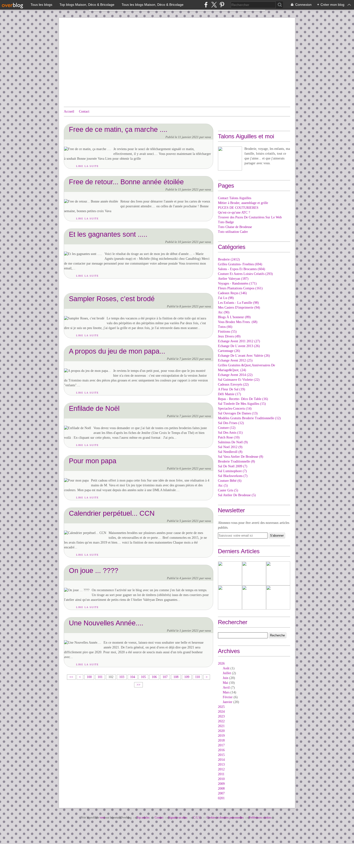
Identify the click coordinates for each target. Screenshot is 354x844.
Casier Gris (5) (228, 490)
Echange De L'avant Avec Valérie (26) (244, 355)
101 (100, 677)
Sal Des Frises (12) (231, 423)
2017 (221, 745)
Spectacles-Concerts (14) (235, 408)
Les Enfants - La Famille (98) (238, 303)
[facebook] (206, 4)
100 (89, 677)
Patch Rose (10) (229, 437)
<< (71, 677)
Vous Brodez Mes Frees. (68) (237, 322)
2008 (221, 788)
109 (186, 677)
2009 (221, 784)
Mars (226, 692)
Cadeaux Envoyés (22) (233, 384)
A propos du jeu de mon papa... (117, 351)
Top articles (143, 817)
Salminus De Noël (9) (233, 442)
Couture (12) (227, 428)
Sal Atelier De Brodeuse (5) (237, 495)
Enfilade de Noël (94, 408)
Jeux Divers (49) (229, 336)
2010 (221, 779)
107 (165, 677)
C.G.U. (197, 817)
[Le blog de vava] (230, 158)
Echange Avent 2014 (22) (235, 375)
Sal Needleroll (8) (230, 452)
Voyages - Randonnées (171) (237, 283)
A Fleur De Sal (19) (231, 389)
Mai (225, 683)
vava (102, 817)
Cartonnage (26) (229, 351)
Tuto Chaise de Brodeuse (235, 227)
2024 (221, 711)
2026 (221, 663)
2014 (221, 760)
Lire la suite (87, 166)
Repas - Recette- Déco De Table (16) (243, 399)
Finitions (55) (227, 331)
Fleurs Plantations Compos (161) (240, 288)
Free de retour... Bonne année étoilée (126, 182)
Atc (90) (223, 312)
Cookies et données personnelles (225, 817)
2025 (221, 707)
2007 (221, 793)
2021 (221, 726)
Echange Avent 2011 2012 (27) (239, 341)
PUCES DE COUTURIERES (238, 207)
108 (175, 677)
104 (132, 677)
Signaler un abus (178, 817)
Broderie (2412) (229, 259)
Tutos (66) (225, 327)
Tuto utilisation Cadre (233, 232)
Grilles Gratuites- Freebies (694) (240, 264)
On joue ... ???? (93, 570)
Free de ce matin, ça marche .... (118, 129)
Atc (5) (223, 485)
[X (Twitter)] (214, 4)
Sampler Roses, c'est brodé (112, 299)
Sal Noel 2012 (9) (230, 447)
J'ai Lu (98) (226, 298)
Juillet (227, 673)
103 (121, 677)
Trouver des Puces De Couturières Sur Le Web (250, 217)
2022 (221, 721)
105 (143, 677)
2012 (221, 769)
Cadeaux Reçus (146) (232, 293)
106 (154, 677)
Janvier (227, 702)
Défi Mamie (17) (229, 394)
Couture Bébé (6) (230, 480)
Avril (226, 687)
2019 (221, 735)
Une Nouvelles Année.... (106, 623)
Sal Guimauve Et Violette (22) (239, 379)
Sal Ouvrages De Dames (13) (238, 413)
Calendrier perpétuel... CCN (112, 513)
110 (197, 677)
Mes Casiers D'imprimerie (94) (239, 307)
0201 (221, 798)
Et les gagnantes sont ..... (108, 234)
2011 (221, 774)
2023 (221, 716)
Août (226, 668)
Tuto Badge (226, 222)
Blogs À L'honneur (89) (234, 317)
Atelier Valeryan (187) (233, 278)
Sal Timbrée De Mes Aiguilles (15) (242, 404)
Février (228, 697)
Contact (84, 111)
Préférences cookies (260, 817)
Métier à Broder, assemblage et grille (243, 203)
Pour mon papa (92, 461)
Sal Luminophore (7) (232, 471)
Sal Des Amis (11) (230, 432)
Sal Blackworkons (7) (233, 476)
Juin (225, 678)
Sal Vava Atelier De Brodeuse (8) (240, 456)
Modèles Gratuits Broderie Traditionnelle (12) (249, 418)
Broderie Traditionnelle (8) (236, 461)
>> (138, 684)
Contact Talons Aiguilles (234, 198)
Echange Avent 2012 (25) (235, 360)
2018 (221, 740)
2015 (221, 755)
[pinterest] (222, 4)
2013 (221, 764)
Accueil (69, 111)
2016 (221, 750)
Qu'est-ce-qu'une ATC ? (234, 212)
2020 (221, 731)
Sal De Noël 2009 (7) (232, 466)
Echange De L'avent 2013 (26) (239, 346)
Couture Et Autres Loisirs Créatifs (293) (245, 274)
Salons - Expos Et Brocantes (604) (241, 269)
